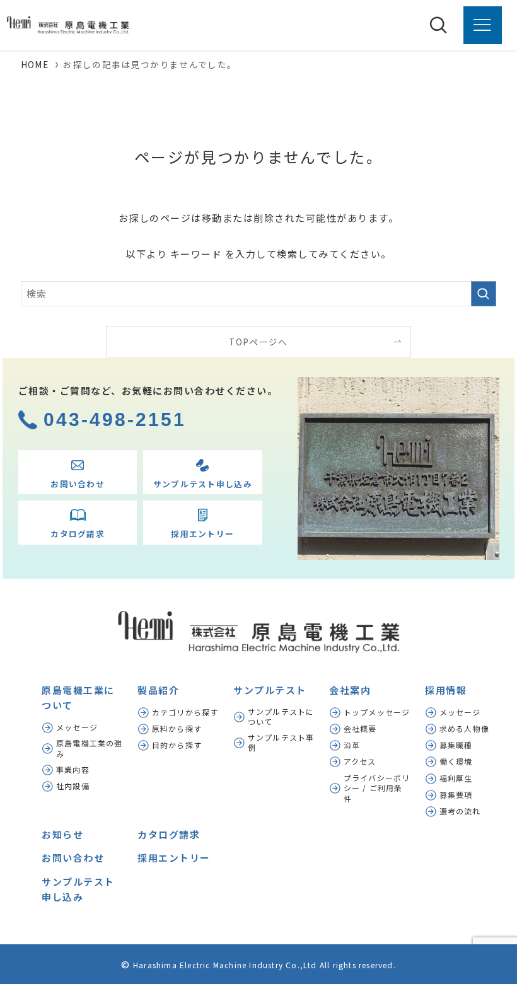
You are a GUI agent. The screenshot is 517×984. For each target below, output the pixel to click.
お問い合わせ (73, 857)
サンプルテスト (269, 690)
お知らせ (62, 834)
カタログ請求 (168, 834)
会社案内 (350, 690)
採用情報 (446, 690)
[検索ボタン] (438, 25)
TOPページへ (258, 341)
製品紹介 (158, 690)
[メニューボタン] (482, 25)
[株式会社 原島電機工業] (64, 25)
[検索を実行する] (483, 293)
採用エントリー (174, 857)
